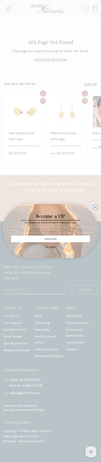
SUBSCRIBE (50, 238)
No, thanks (50, 247)
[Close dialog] (95, 207)
